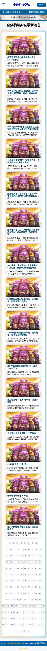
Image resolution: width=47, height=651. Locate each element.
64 (18, 581)
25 (22, 556)
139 (39, 625)
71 (7, 587)
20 (40, 549)
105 (21, 606)
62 (11, 581)
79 (36, 587)
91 (7, 600)
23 (14, 556)
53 (14, 574)
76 (25, 587)
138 (34, 625)
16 (25, 549)
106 (25, 606)
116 (25, 612)
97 (28, 600)
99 (36, 600)
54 (18, 574)
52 (11, 574)
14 (18, 549)
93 (14, 600)
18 (32, 549)
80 (40, 587)
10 (36, 543)
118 (34, 612)
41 (7, 568)
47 (29, 568)
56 (25, 574)
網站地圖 (24, 648)
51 (7, 574)
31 (7, 562)
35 (22, 562)
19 (36, 549)
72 (11, 587)
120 (43, 612)
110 (43, 606)
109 (39, 606)
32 (11, 562)
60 (40, 574)
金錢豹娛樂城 (14, 643)
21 (7, 556)
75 (22, 587)
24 (18, 556)
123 (12, 618)
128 (34, 618)
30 (40, 556)
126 (25, 618)
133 (12, 625)
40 (40, 562)
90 (40, 593)
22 (11, 556)
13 (14, 549)
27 (29, 556)
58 (32, 574)
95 (21, 600)
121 (3, 618)
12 (11, 549)
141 (19, 631)
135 (21, 625)
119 (39, 612)
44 (18, 568)
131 (3, 625)
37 (29, 562)
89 (36, 593)
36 (25, 562)
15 (22, 549)
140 (43, 625)
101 (3, 606)
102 (8, 606)
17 (29, 549)
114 (16, 612)
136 (25, 625)
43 (14, 568)
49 (36, 568)
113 (12, 612)
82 (11, 593)
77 (29, 587)
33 (14, 562)
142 (23, 631)
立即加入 (41, 5)
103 (12, 606)
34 (18, 562)
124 (16, 618)
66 (25, 581)
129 (39, 618)
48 (32, 568)
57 (29, 574)
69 (36, 581)
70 (40, 581)
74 (18, 587)
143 (28, 631)
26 (25, 556)
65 (22, 581)
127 (30, 618)
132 (8, 625)
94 (18, 600)
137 (30, 625)
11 (7, 549)
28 (32, 556)
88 (32, 593)
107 (30, 606)
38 (32, 562)
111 (3, 612)
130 (43, 618)
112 (8, 612)
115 (21, 612)
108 (34, 606)
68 (32, 581)
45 (22, 568)
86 (25, 593)
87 (29, 593)
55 (22, 574)
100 (39, 600)
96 (25, 600)
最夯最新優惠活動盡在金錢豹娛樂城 (24, 17)
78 (32, 587)
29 (36, 556)
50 (40, 568)
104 (16, 606)
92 (10, 600)
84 (18, 593)
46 (25, 568)
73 (14, 587)
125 (21, 618)
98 (32, 600)
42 (11, 568)
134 (16, 625)
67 (29, 581)
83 (14, 593)
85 (22, 593)
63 (14, 581)
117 (30, 612)
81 (7, 593)
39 (36, 562)
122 (8, 618)
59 (36, 574)
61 (7, 581)
